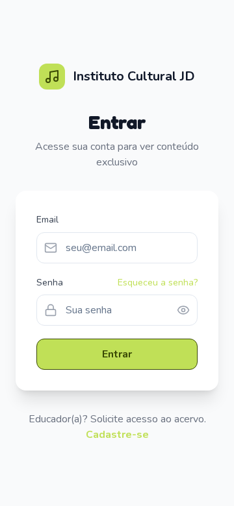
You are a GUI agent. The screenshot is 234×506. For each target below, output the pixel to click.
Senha (49, 282)
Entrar (117, 354)
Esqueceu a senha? (158, 282)
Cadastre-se (117, 435)
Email (47, 219)
